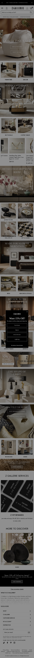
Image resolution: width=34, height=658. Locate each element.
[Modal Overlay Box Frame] (17, 329)
